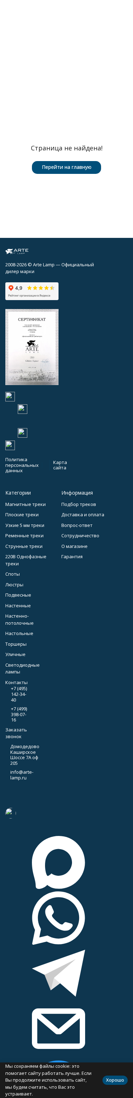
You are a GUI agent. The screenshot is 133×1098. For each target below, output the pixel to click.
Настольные (19, 633)
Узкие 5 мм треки (24, 525)
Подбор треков (78, 504)
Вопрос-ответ (77, 525)
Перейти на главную (67, 167)
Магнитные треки (25, 504)
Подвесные (18, 595)
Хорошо (115, 1080)
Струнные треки (24, 546)
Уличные (15, 654)
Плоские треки (22, 514)
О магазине (74, 546)
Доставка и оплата (82, 514)
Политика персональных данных (22, 465)
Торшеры (16, 644)
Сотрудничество (80, 535)
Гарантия (72, 556)
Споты (12, 574)
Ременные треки (24, 535)
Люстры (14, 584)
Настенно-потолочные (19, 619)
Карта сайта (60, 465)
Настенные (18, 605)
